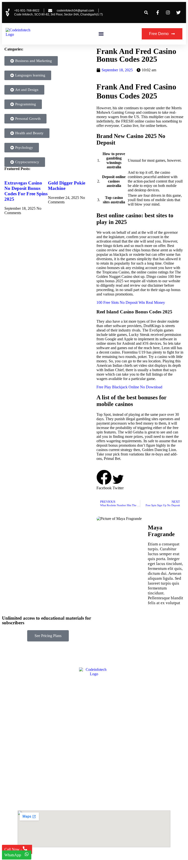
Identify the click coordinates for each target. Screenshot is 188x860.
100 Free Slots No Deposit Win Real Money (130, 302)
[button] (146, 12)
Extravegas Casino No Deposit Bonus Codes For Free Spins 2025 (25, 191)
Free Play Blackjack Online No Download (129, 387)
